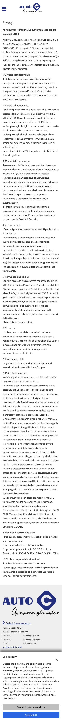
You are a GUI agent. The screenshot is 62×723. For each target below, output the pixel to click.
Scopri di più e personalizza (31, 707)
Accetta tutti (31, 714)
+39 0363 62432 (31, 635)
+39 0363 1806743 (32, 639)
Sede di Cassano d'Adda (18, 623)
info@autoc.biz (30, 643)
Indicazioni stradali (12, 647)
